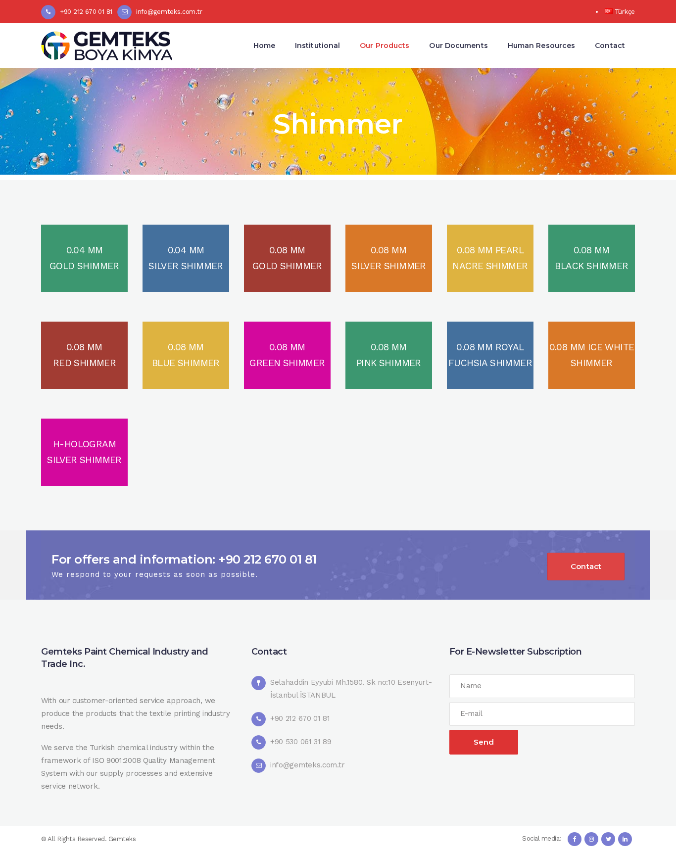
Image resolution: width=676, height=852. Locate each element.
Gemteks (122, 839)
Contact (586, 566)
